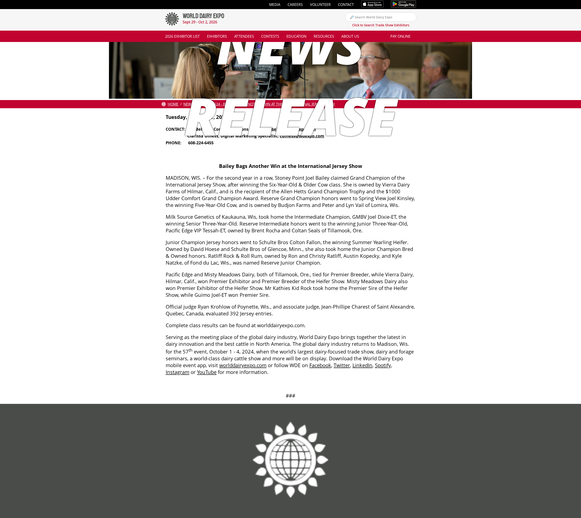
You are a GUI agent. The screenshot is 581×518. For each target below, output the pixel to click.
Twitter (342, 365)
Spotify (383, 365)
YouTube (207, 371)
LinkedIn (362, 365)
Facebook (320, 365)
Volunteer (320, 4)
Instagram (177, 371)
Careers (295, 4)
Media (274, 4)
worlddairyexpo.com (242, 365)
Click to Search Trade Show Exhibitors (380, 25)
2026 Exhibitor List (182, 36)
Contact (346, 4)
